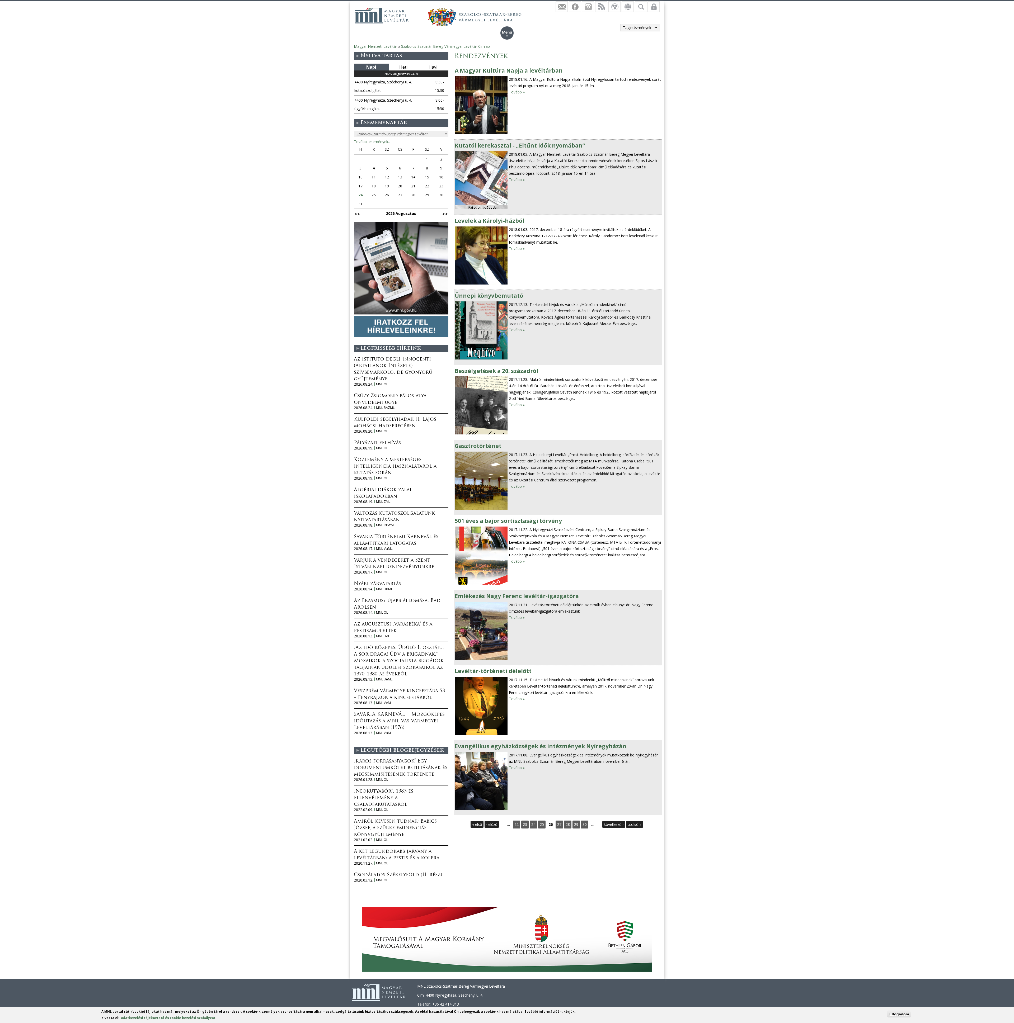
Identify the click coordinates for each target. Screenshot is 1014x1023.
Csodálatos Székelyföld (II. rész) (398, 875)
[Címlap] (381, 16)
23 (525, 824)
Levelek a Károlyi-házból (489, 220)
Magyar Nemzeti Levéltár (375, 46)
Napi (371, 67)
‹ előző (491, 824)
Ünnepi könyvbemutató (489, 295)
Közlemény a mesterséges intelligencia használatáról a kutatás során (395, 467)
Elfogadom (899, 1014)
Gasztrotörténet (478, 445)
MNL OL (382, 384)
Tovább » (517, 91)
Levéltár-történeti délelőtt (493, 671)
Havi (433, 67)
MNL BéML (384, 679)
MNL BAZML (385, 407)
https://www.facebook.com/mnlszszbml (575, 6)
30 (585, 824)
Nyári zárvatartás (377, 584)
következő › (613, 824)
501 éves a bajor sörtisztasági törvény (508, 520)
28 (568, 824)
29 (576, 824)
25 (542, 824)
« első (477, 824)
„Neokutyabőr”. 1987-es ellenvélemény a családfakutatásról (383, 798)
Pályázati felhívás (377, 443)
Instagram (588, 6)
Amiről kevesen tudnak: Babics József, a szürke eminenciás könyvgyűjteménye (395, 828)
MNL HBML (384, 589)
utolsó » (634, 824)
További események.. (372, 141)
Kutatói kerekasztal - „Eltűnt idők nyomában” (520, 145)
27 (559, 824)
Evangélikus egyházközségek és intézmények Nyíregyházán (540, 746)
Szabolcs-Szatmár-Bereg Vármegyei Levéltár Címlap (445, 46)
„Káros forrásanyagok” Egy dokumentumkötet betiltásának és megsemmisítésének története (400, 768)
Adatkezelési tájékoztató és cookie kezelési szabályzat (168, 1018)
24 (533, 824)
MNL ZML (383, 501)
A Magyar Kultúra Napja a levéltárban (509, 70)
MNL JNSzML (385, 525)
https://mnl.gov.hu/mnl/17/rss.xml (601, 6)
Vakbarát (614, 6)
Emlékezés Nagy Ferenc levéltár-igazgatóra (517, 596)
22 (516, 824)
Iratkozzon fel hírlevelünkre (562, 6)
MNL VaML (384, 548)
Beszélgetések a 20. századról (496, 371)
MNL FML (383, 636)
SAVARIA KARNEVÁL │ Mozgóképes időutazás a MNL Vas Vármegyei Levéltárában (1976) (399, 721)
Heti (403, 67)
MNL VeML (384, 702)
